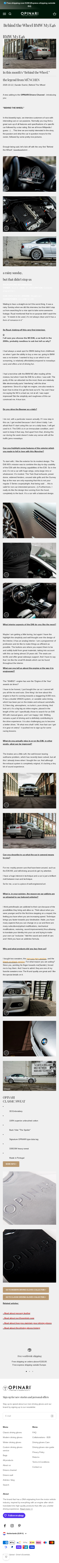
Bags (5, 1455)
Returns (35, 1457)
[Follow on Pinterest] (19, 1526)
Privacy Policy (38, 1452)
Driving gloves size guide (43, 1447)
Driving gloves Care (41, 1442)
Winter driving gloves (12, 1442)
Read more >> (26, 1509)
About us (7, 1465)
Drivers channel (10, 1470)
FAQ (34, 1432)
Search (6, 1485)
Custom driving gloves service (12, 1448)
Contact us (37, 1467)
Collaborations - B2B (41, 1437)
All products (8, 1460)
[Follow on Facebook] (5, 1526)
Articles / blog (9, 1480)
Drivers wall (8, 1475)
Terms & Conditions (40, 1462)
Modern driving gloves (12, 1437)
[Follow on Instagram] (12, 1526)
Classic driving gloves (12, 1432)
